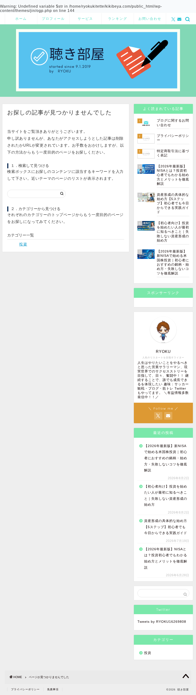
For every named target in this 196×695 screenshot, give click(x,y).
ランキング (117, 18)
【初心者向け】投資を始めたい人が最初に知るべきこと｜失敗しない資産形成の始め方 (165, 496)
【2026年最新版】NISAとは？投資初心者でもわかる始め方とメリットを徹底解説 (165, 558)
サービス (85, 18)
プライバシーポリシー (25, 689)
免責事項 (53, 689)
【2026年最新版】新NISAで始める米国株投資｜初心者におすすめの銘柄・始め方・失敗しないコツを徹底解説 (165, 458)
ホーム (21, 18)
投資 (23, 244)
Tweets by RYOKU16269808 (161, 621)
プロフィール (53, 18)
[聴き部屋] (98, 91)
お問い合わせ (149, 18)
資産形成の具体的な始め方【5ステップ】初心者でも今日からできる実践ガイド (165, 527)
